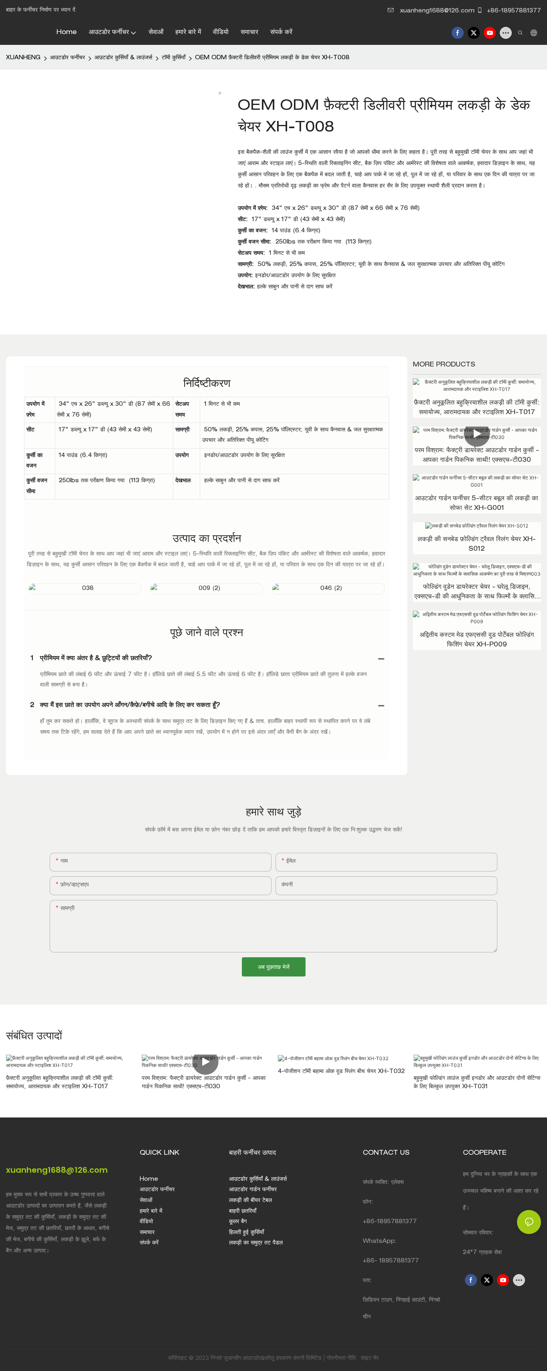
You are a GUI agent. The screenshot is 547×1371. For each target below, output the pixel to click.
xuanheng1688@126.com (437, 11)
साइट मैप (369, 1357)
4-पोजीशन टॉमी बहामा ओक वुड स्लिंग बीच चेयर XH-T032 (341, 1072)
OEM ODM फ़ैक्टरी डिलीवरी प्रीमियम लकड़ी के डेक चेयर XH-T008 (272, 58)
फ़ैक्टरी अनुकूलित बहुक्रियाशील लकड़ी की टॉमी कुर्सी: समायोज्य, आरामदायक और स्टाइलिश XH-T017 (476, 408)
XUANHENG (23, 58)
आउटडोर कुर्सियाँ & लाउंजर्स (123, 58)
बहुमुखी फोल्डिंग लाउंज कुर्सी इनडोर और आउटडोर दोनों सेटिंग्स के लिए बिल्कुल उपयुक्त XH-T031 (477, 1083)
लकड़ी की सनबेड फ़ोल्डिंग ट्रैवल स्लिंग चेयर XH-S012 (477, 545)
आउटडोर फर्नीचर (67, 58)
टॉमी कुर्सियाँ (173, 58)
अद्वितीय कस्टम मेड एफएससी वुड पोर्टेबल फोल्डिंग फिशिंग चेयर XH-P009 (477, 640)
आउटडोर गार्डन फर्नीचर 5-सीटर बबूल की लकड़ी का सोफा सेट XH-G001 (476, 504)
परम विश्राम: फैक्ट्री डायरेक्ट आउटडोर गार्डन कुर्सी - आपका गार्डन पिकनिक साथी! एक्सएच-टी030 (477, 456)
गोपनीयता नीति (342, 1357)
